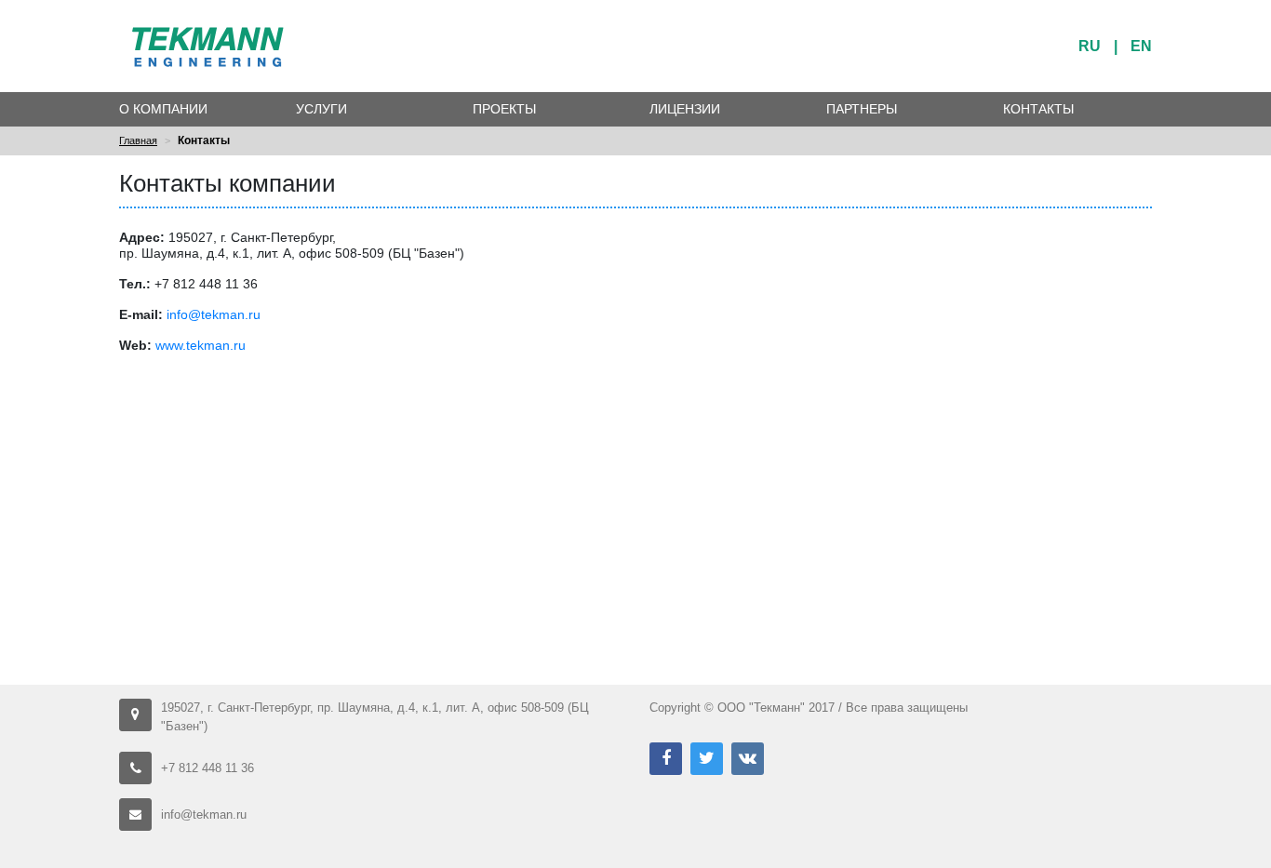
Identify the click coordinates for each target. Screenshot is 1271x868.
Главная (138, 140)
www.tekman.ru (200, 345)
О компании (163, 108)
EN (1141, 46)
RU (1089, 46)
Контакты (1038, 108)
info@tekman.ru (214, 314)
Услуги (321, 108)
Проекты (504, 108)
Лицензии (684, 108)
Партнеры (861, 108)
